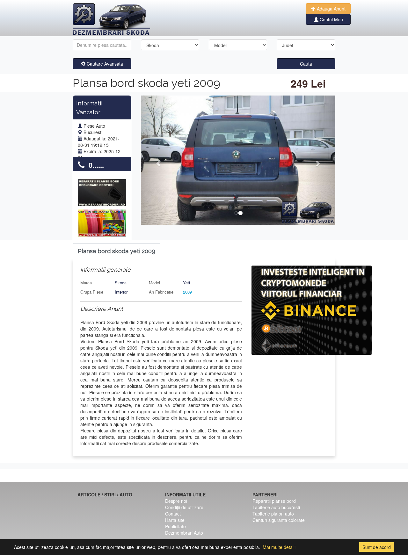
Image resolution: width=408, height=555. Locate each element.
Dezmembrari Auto (184, 533)
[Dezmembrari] (111, 19)
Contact (173, 513)
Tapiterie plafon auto (273, 513)
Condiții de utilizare (184, 507)
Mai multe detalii (279, 547)
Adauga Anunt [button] (331, 8)
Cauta (306, 63)
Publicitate (175, 526)
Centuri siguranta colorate (278, 520)
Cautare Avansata (104, 63)
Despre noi (176, 501)
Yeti (186, 283)
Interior (121, 292)
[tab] (116, 251)
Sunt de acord (376, 547)
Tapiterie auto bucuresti (276, 507)
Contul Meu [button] (330, 19)
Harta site (175, 520)
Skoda (121, 283)
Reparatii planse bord (274, 501)
